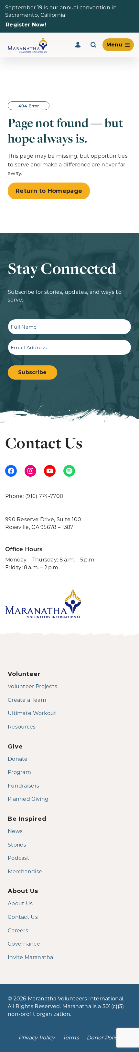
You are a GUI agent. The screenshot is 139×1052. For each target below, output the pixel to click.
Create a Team (27, 699)
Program (19, 772)
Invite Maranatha (30, 957)
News (15, 831)
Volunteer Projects (32, 686)
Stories (17, 844)
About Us (20, 903)
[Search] (93, 44)
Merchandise (25, 871)
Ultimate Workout (32, 713)
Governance (24, 943)
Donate (18, 758)
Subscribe (32, 372)
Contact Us (23, 916)
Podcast (18, 857)
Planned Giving (28, 798)
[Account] (77, 44)
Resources (22, 726)
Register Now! (26, 25)
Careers (18, 930)
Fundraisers (23, 785)
